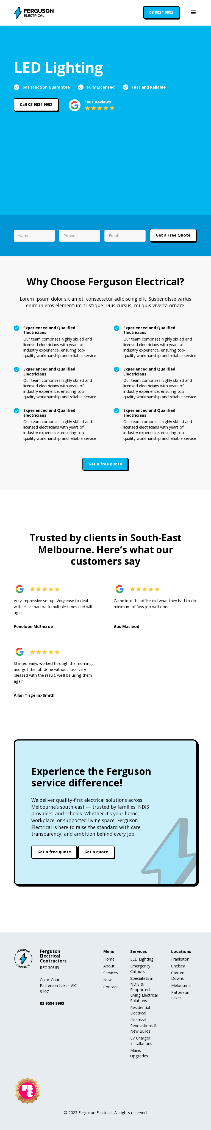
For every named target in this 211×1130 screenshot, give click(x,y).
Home (109, 959)
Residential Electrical (140, 1010)
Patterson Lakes (180, 995)
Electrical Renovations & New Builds (143, 1025)
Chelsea (178, 966)
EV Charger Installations (141, 1040)
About (109, 966)
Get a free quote (105, 464)
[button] (193, 13)
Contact (110, 986)
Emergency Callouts (140, 968)
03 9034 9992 (161, 12)
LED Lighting (142, 959)
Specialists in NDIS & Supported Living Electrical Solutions (144, 989)
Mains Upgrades (139, 1053)
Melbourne (181, 985)
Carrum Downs (177, 975)
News (108, 979)
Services (110, 972)
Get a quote (96, 851)
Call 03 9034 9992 (36, 104)
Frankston (180, 959)
